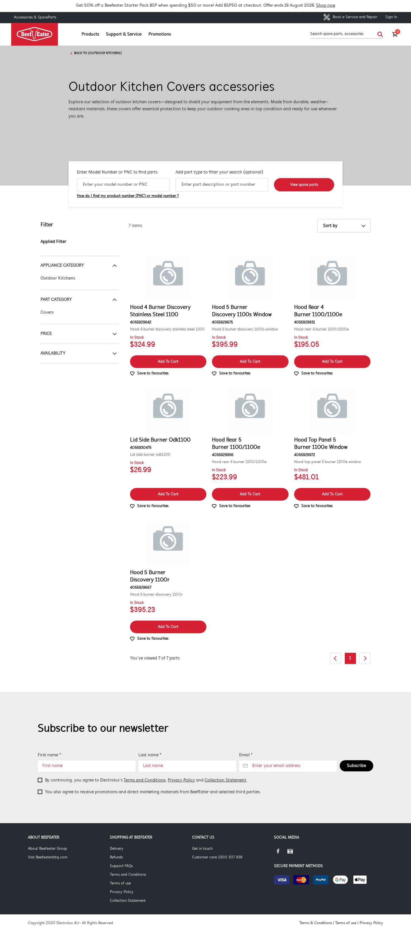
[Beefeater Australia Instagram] (294, 853)
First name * (49, 755)
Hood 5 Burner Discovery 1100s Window (242, 311)
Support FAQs (121, 866)
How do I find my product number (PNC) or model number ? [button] (128, 196)
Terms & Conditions (315, 923)
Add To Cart (168, 362)
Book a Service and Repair (354, 17)
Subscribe (356, 766)
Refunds (116, 857)
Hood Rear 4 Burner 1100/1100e (318, 311)
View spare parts (304, 185)
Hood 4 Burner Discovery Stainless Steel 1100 (160, 311)
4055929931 (304, 322)
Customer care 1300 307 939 (217, 857)
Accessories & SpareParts (35, 17)
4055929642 (140, 322)
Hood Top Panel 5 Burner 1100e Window (321, 443)
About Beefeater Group (47, 849)
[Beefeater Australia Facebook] (280, 853)
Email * (245, 755)
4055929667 (140, 588)
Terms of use (120, 883)
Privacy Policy (181, 780)
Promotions (159, 34)
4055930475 (140, 448)
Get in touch (202, 849)
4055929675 (222, 322)
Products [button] (90, 34)
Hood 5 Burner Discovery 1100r (150, 576)
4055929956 (222, 455)
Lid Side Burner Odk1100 (160, 440)
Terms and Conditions (145, 780)
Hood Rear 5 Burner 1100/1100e (236, 443)
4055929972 (304, 455)
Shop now (325, 5)
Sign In (391, 17)
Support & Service (123, 34)
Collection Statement (225, 780)
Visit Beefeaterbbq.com (48, 857)
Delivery (116, 849)
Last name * (149, 755)
